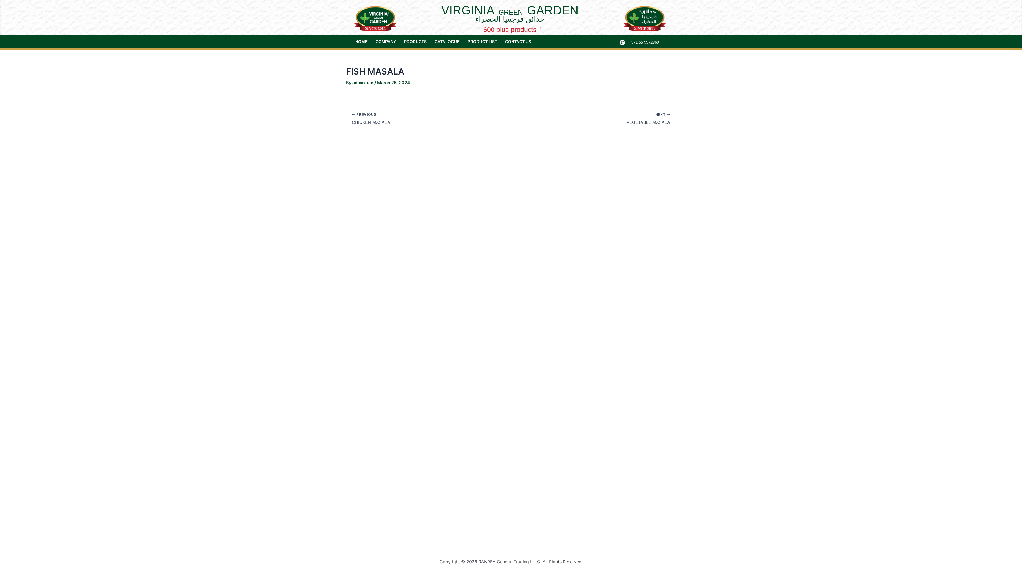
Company (386, 41)
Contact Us (518, 41)
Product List (482, 41)
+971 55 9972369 (644, 42)
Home (361, 41)
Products (415, 41)
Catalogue (447, 41)
